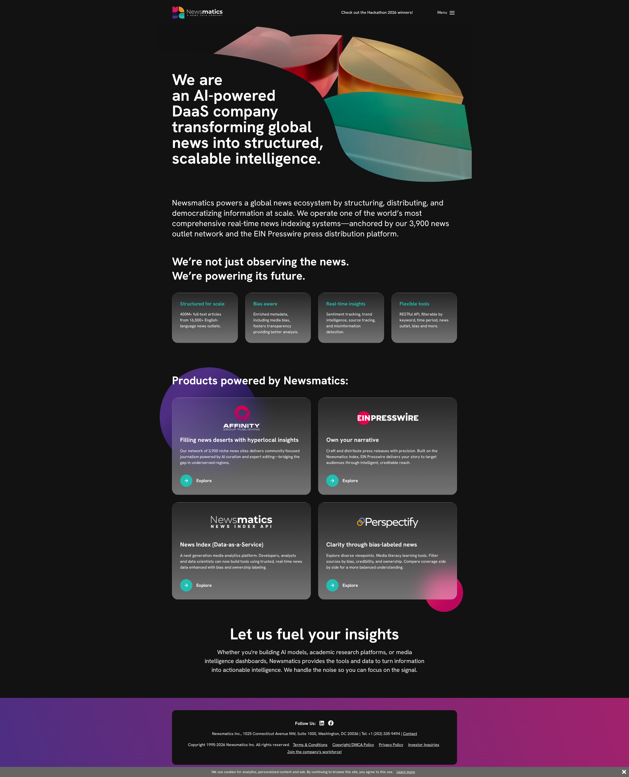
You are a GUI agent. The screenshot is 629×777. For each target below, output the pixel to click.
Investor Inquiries (423, 744)
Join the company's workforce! (314, 751)
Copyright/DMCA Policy (353, 744)
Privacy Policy (391, 744)
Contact (410, 733)
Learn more (406, 772)
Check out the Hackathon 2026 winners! (377, 12)
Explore (204, 480)
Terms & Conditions (310, 744)
